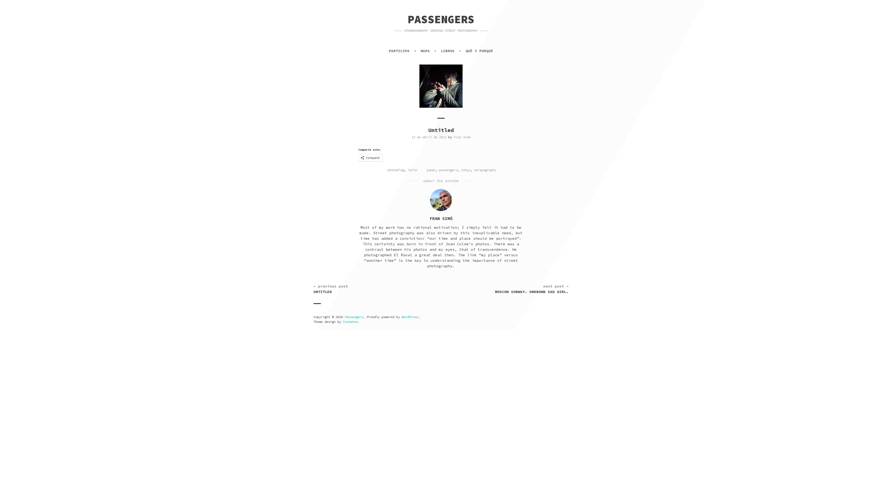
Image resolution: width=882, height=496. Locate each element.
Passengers (441, 19)
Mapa (425, 50)
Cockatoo (350, 322)
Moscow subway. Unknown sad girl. (531, 289)
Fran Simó (462, 137)
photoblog (396, 170)
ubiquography (485, 170)
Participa (399, 50)
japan (430, 170)
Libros (448, 50)
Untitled (331, 289)
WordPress (410, 317)
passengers (448, 170)
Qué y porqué (479, 50)
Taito (412, 170)
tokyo (465, 170)
